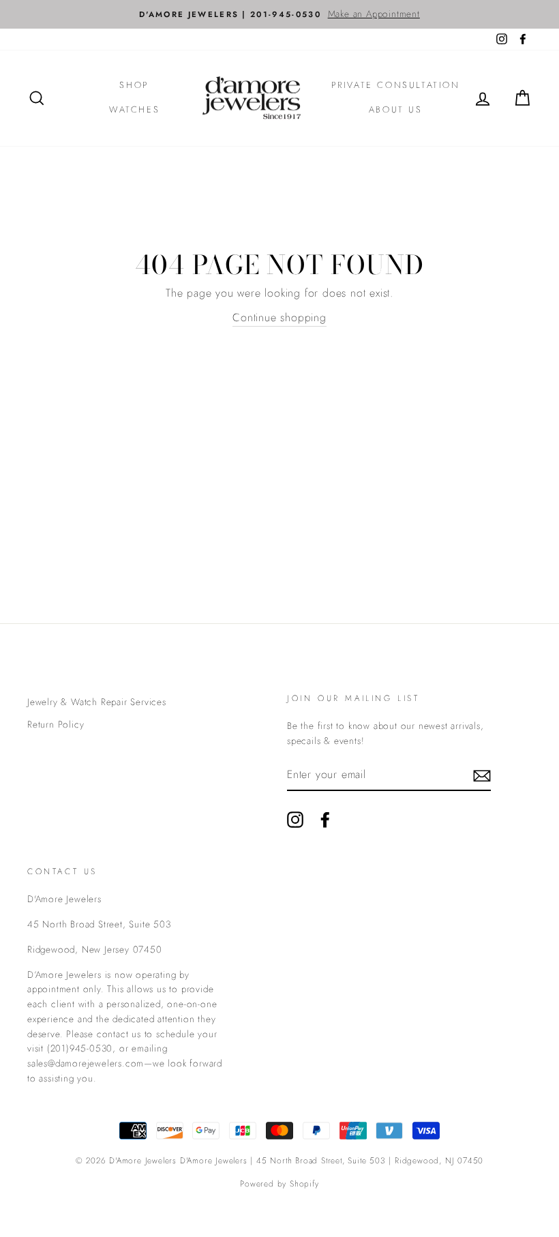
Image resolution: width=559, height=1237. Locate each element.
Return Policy (55, 724)
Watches (134, 109)
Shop (134, 84)
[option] (279, 14)
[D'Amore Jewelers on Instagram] (295, 819)
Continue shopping (279, 317)
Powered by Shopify (279, 1184)
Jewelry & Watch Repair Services (96, 702)
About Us (396, 109)
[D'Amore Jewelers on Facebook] (325, 819)
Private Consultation (395, 84)
